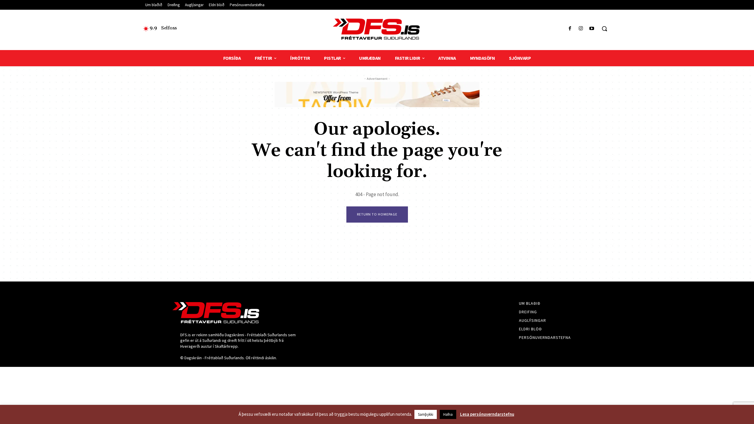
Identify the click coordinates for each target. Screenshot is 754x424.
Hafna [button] (448, 414)
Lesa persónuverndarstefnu (487, 414)
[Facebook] (570, 29)
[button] (604, 28)
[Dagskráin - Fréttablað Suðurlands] (377, 29)
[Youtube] (592, 29)
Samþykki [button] (425, 414)
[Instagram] (581, 29)
